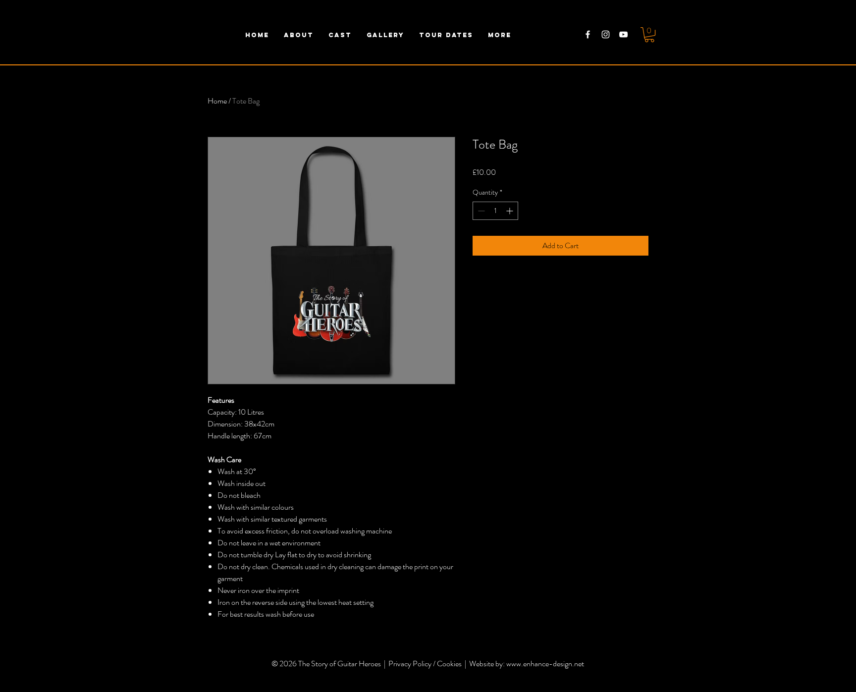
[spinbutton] (495, 210)
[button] (649, 34)
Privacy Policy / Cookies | (428, 663)
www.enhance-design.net (545, 663)
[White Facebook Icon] (588, 34)
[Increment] (510, 210)
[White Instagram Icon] (605, 34)
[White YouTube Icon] (623, 34)
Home (217, 100)
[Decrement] (480, 210)
